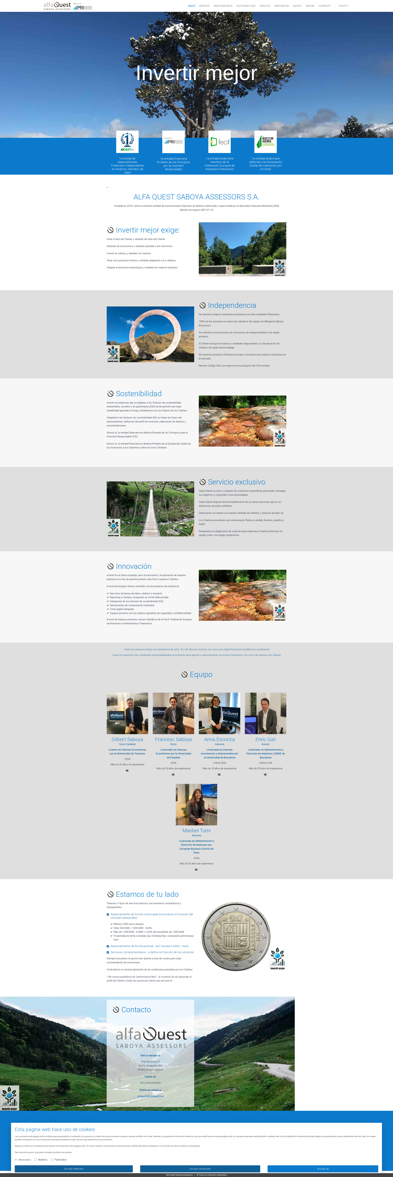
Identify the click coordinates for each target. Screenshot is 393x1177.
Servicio (265, 5)
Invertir (204, 5)
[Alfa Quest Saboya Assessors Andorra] (68, 6)
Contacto (325, 5)
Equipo (297, 5)
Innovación (281, 5)
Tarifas (310, 5)
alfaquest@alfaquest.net (150, 1096)
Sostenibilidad (246, 5)
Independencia (223, 5)
